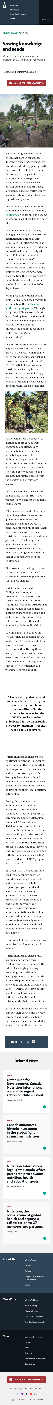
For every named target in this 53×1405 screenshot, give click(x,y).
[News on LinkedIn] (35, 1393)
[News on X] (26, 1393)
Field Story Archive (12, 33)
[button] (46, 19)
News (12, 18)
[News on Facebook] (17, 1393)
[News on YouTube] (30, 1393)
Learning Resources (18, 14)
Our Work (14, 9)
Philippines (12, 214)
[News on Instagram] (22, 1393)
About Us (14, 5)
